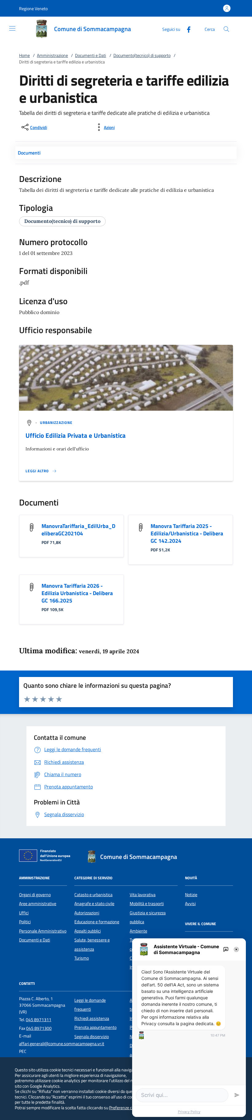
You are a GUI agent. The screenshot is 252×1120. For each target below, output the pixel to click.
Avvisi (190, 903)
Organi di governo (35, 894)
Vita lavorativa (143, 894)
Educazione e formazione (96, 921)
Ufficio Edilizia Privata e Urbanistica (76, 435)
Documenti (29, 152)
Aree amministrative (37, 903)
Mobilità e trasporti (147, 903)
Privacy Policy (189, 1112)
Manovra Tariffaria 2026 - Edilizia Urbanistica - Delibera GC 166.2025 (77, 593)
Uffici (24, 912)
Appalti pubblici (87, 931)
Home (24, 55)
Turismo (81, 958)
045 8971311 (38, 1019)
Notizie (191, 894)
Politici (25, 921)
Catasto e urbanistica (93, 894)
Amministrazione (52, 55)
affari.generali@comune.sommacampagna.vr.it (61, 1043)
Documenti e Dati (90, 55)
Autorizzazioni (86, 912)
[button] (33, 8)
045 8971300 (39, 1028)
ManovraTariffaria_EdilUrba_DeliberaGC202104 (78, 530)
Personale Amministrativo (42, 931)
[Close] (236, 949)
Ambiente (138, 931)
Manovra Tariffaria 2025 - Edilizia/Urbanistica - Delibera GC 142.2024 (187, 533)
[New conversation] (225, 949)
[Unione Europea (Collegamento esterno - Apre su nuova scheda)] (46, 856)
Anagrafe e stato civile (94, 903)
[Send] (237, 1095)
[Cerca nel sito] (226, 29)
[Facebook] (186, 29)
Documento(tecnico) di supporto (142, 55)
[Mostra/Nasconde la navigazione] (12, 28)
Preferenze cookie (125, 1107)
